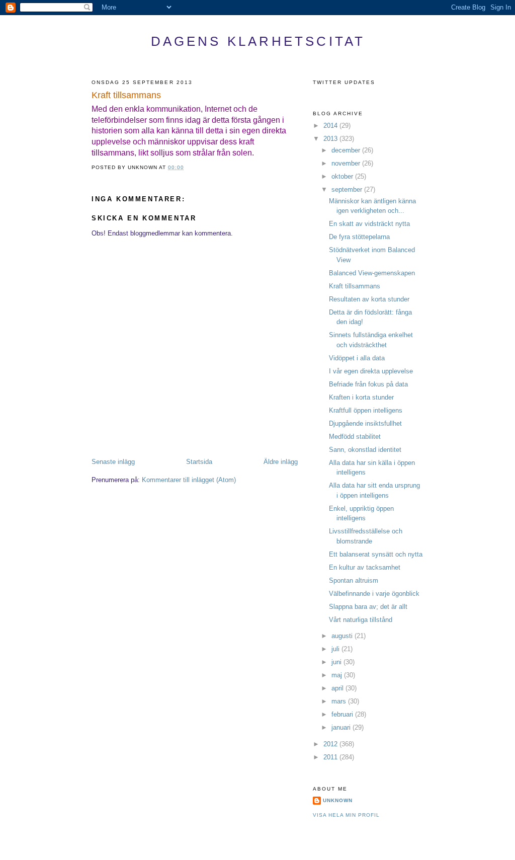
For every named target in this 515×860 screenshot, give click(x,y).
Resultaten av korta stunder (369, 299)
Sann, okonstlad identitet (365, 449)
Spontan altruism (353, 580)
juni (337, 662)
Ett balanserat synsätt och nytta (375, 554)
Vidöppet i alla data (357, 358)
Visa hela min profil (346, 815)
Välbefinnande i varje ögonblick (374, 593)
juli (336, 649)
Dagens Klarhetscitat (258, 41)
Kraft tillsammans (126, 95)
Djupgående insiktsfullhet (365, 423)
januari (342, 727)
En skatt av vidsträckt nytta (369, 223)
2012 (331, 744)
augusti (343, 636)
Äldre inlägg (281, 461)
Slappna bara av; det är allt (368, 606)
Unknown (338, 800)
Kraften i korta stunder (361, 397)
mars (339, 701)
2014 (331, 125)
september (347, 189)
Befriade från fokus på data (368, 384)
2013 (331, 138)
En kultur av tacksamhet (364, 567)
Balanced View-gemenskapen (372, 273)
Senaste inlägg (113, 461)
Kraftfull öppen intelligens (365, 410)
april (338, 688)
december (346, 150)
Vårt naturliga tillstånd (360, 619)
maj (337, 675)
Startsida (199, 461)
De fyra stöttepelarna (359, 237)
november (346, 163)
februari (343, 714)
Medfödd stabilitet (355, 436)
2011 (331, 757)
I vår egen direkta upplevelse (371, 371)
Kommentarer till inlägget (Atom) (189, 480)
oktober (343, 176)
